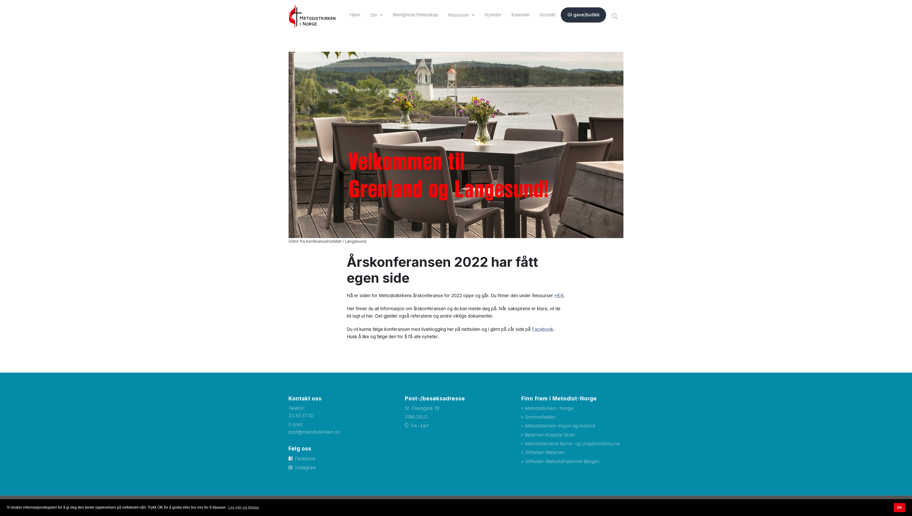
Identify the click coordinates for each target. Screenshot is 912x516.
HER (559, 295)
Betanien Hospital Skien (550, 435)
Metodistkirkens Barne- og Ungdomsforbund (572, 443)
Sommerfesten (540, 417)
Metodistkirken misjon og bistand (560, 426)
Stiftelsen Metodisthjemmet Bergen (562, 461)
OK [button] (899, 507)
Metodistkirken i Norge (549, 408)
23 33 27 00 (301, 415)
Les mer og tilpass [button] (243, 507)
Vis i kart (419, 425)
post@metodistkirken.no (314, 432)
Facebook (542, 329)
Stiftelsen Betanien (545, 452)
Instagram (305, 467)
